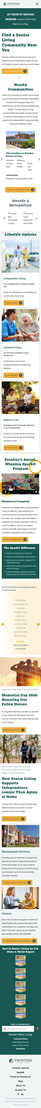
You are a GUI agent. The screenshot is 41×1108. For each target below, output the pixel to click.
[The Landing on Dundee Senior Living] (20, 140)
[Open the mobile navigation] (37, 4)
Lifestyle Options (20, 1068)
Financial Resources (20, 1076)
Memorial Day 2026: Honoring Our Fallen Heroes (20, 699)
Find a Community (20, 1024)
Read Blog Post (11, 730)
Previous (1, 159)
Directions (20, 1048)
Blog (20, 1081)
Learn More (11, 303)
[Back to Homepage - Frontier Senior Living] (20, 1065)
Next (39, 159)
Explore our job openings (17, 941)
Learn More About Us (14, 882)
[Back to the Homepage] (12, 4)
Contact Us (20, 1090)
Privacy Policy (31, 1101)
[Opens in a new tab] (18, 1094)
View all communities (18, 189)
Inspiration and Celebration (20, 689)
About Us (20, 1085)
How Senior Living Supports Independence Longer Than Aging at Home (19, 787)
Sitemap (16, 1105)
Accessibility (24, 1105)
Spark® (20, 1072)
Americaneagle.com (20, 1101)
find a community (12, 71)
